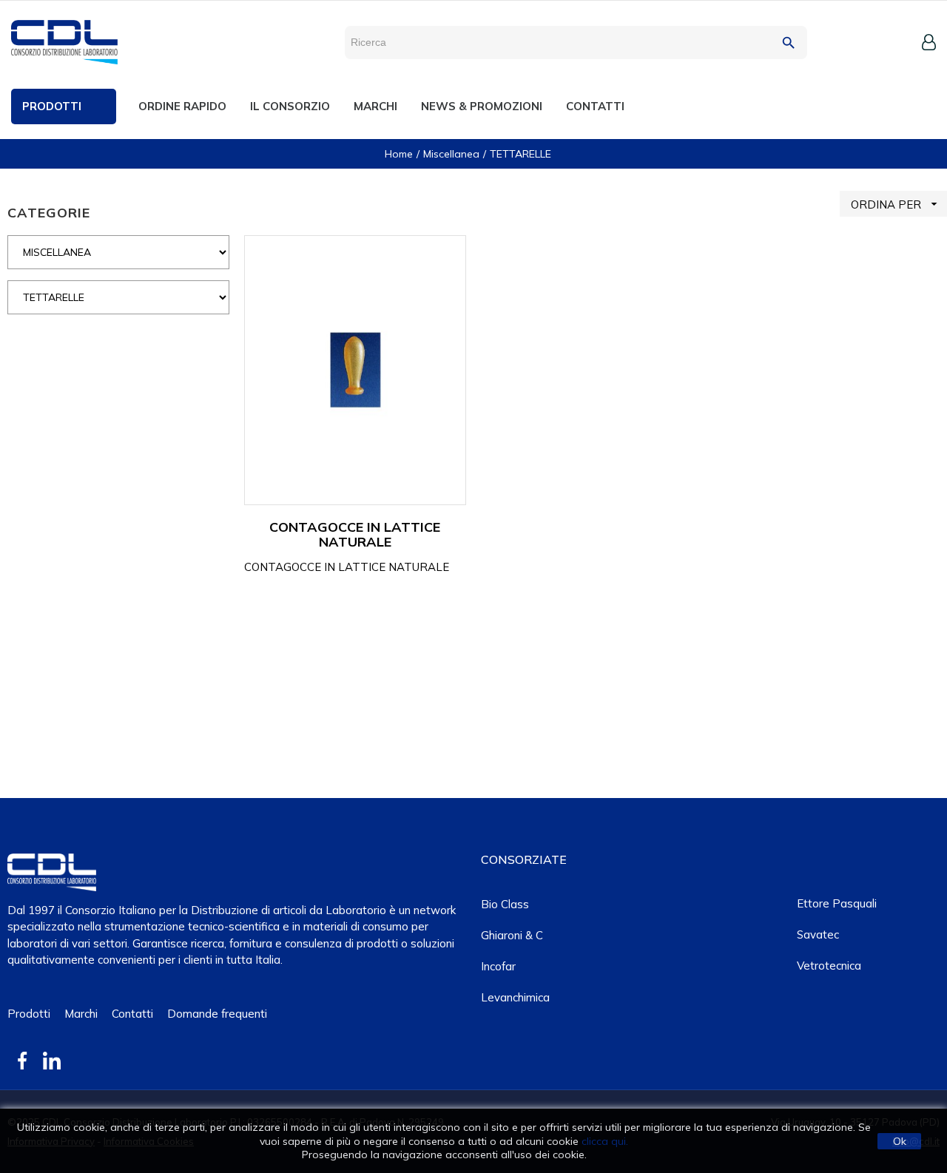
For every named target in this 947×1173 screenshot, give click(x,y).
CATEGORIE (48, 212)
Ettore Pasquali (837, 903)
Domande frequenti (217, 1014)
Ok (899, 1141)
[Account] (929, 42)
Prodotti (28, 1014)
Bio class (505, 904)
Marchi (81, 1014)
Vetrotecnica (829, 966)
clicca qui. (605, 1141)
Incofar (498, 966)
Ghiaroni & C (512, 935)
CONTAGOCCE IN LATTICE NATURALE (354, 534)
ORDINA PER (896, 204)
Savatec (818, 934)
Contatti (132, 1014)
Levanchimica (515, 997)
